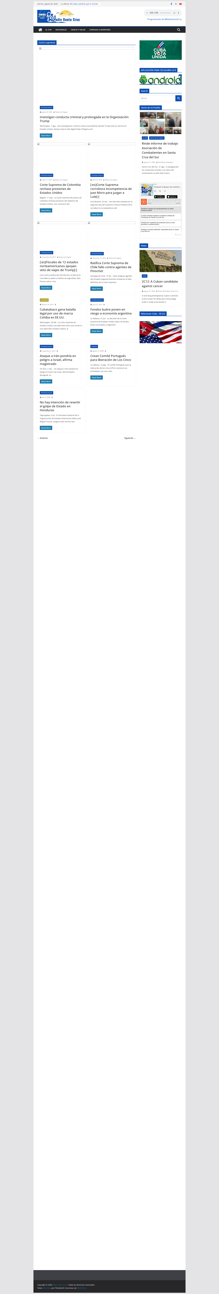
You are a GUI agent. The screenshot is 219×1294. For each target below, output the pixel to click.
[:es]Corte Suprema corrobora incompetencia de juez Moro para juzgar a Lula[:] (111, 191)
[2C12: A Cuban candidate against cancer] (161, 261)
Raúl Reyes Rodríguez (165, 162)
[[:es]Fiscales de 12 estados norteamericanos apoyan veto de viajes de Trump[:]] (61, 234)
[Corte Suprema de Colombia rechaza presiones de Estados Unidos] (61, 157)
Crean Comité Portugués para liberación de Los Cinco (110, 358)
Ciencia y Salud (78, 29)
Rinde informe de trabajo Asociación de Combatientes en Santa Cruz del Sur (160, 150)
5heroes (94, 346)
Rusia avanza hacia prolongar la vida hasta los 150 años (83, 5)
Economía (44, 300)
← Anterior (42, 438)
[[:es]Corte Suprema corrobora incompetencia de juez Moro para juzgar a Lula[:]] (112, 157)
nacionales (61, 29)
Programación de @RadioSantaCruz (165, 19)
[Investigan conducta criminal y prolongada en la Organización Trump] (86, 75)
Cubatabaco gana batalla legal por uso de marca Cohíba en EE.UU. (58, 313)
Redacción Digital (61, 112)
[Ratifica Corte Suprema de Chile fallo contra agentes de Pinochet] (112, 235)
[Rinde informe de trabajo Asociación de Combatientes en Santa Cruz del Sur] (161, 123)
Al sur (48, 29)
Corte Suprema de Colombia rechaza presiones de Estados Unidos (60, 189)
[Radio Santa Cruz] (40, 30)
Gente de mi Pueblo (156, 138)
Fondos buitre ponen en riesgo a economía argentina (111, 311)
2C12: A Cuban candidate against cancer (160, 283)
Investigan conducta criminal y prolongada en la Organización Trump (84, 119)
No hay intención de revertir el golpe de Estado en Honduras (60, 406)
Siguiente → (130, 438)
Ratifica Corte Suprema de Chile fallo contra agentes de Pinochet (110, 267)
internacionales (46, 107)
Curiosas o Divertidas (99, 29)
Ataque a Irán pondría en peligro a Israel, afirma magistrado (58, 360)
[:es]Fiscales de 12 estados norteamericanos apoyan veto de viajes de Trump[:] (59, 266)
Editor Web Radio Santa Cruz (168, 291)
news (144, 276)
